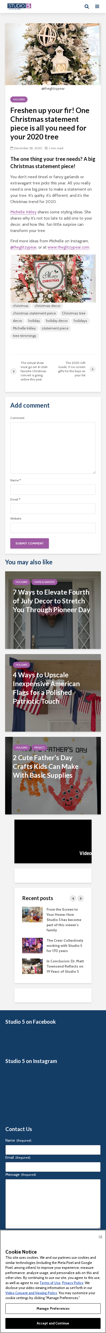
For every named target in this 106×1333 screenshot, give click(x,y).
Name (15, 480)
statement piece (55, 328)
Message (20, 1174)
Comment (17, 418)
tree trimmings (24, 335)
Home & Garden (44, 582)
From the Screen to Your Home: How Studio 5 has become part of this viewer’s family (64, 919)
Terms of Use (50, 1283)
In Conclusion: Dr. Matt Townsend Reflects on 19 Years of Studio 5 (65, 966)
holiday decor (57, 320)
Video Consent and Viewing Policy (31, 1293)
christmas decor (47, 305)
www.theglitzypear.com (68, 247)
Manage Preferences (53, 1308)
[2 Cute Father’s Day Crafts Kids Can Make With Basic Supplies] (53, 775)
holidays (80, 320)
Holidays (19, 99)
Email (15, 499)
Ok (100, 1236)
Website (15, 518)
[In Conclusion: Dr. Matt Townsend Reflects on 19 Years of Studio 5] (32, 966)
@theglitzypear (23, 247)
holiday (34, 320)
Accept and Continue (53, 1323)
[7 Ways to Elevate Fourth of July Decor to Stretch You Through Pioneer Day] (53, 609)
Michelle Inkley (23, 211)
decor (17, 320)
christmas (21, 305)
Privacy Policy (72, 1283)
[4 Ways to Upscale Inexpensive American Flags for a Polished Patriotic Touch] (53, 692)
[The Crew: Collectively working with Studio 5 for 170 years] (32, 945)
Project (39, 747)
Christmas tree (73, 313)
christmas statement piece (34, 313)
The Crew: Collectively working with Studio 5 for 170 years (65, 945)
